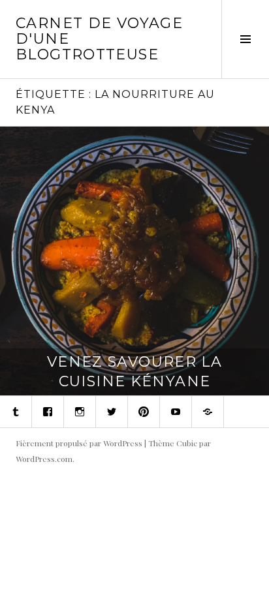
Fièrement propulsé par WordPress (79, 443)
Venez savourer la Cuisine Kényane (134, 371)
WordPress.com (44, 458)
